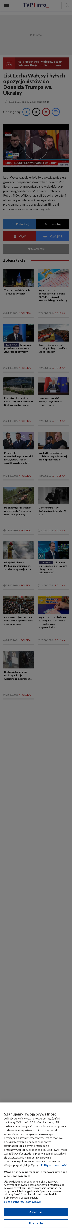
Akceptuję (35, 1212)
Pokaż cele (36, 1223)
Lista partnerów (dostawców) (22, 1201)
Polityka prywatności (54, 1165)
